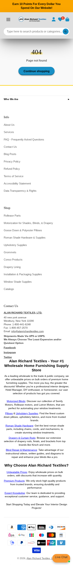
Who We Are (11, 99)
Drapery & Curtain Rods (22, 437)
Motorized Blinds (16, 401)
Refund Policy (12, 168)
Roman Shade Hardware (19, 425)
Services (9, 132)
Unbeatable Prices (17, 472)
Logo (32, 19)
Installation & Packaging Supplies (23, 274)
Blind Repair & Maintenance (21, 449)
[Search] (66, 32)
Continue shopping (37, 71)
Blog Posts (10, 154)
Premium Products (14, 480)
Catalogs (9, 288)
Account (54, 19)
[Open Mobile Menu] (8, 19)
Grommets (10, 252)
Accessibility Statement (17, 183)
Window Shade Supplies (18, 281)
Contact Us (10, 146)
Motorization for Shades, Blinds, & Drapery (28, 223)
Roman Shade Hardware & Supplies (25, 237)
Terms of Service (13, 176)
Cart (67, 19)
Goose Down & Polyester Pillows (23, 230)
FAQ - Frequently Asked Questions (24, 139)
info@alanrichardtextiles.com (27, 331)
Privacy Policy (12, 161)
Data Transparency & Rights (20, 190)
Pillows (9, 413)
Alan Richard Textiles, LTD (41, 558)
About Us (9, 124)
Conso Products (13, 259)
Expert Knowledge (15, 493)
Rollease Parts (12, 215)
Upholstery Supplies (15, 245)
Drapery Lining (12, 266)
